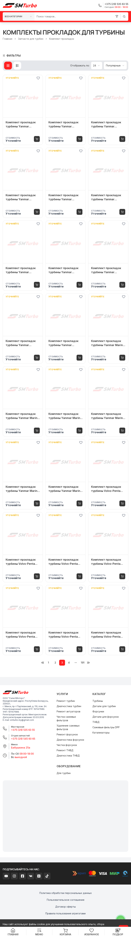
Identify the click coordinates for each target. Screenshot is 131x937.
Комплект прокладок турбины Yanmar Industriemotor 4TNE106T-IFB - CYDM (21, 270)
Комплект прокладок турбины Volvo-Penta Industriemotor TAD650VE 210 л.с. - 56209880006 (21, 635)
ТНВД (95, 722)
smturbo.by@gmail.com (22, 720)
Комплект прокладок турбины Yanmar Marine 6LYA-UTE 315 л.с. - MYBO (108, 343)
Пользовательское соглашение (65, 899)
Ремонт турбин (66, 700)
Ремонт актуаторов (68, 711)
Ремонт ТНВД (65, 750)
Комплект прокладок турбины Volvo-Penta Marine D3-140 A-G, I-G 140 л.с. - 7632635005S (107, 489)
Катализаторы (101, 732)
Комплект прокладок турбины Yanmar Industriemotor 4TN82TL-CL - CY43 (21, 124)
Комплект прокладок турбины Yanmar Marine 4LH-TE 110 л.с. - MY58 (22, 489)
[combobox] (18, 16)
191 (82, 662)
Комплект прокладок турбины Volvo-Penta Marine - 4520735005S (21, 562)
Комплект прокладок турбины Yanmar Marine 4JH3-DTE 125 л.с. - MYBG (108, 416)
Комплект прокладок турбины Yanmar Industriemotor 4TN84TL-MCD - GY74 (106, 124)
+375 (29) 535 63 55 (23, 729)
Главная (7, 38)
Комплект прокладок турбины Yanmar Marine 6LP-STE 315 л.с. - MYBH (22, 416)
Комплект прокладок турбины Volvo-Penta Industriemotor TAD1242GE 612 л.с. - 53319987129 (106, 562)
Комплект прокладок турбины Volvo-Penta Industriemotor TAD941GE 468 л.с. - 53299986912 (106, 635)
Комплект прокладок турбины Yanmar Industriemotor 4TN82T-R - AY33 (64, 124)
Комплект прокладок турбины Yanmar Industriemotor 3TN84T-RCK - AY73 (107, 270)
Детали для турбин (104, 706)
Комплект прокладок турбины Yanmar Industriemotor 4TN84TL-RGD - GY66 (21, 197)
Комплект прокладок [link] (61, 38)
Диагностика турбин (69, 706)
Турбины (97, 700)
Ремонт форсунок (67, 734)
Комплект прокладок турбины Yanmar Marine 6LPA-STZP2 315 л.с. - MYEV (65, 416)
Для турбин (64, 773)
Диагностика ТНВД (68, 755)
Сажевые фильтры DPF (106, 727)
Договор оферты (65, 906)
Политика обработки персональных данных (65, 893)
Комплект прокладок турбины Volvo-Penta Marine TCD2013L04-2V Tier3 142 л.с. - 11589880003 (64, 562)
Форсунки (98, 711)
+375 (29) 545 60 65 (23, 738)
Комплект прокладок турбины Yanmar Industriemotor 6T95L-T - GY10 (65, 343)
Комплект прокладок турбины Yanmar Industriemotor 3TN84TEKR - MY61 (63, 270)
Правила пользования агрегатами (65, 913)
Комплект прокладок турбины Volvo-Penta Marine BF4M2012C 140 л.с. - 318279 (64, 635)
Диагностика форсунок (70, 739)
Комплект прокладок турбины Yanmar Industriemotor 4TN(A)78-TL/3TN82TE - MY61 (107, 197)
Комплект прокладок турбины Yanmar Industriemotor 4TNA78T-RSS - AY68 (21, 343)
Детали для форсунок (105, 716)
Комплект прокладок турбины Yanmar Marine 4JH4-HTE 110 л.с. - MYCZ (65, 489)
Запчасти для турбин (30, 38)
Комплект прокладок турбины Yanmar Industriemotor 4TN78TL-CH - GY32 (63, 197)
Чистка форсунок (67, 745)
